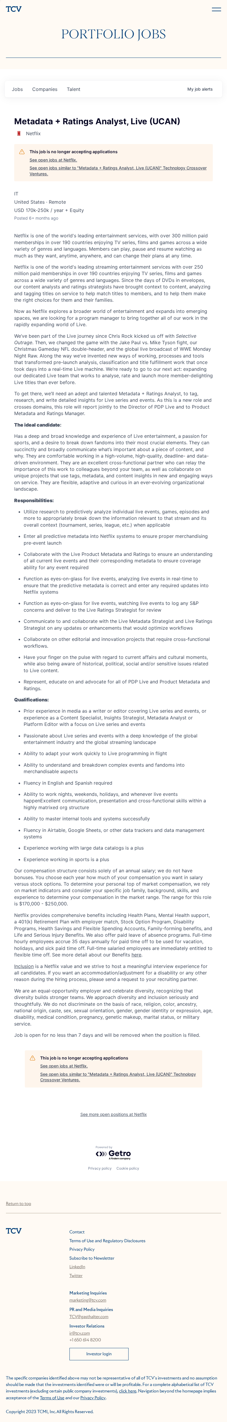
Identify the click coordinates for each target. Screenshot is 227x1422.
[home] (58, 9)
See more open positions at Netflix (113, 1114)
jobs (17, 89)
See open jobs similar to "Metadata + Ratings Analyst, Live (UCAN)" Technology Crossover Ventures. (118, 170)
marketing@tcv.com (87, 1300)
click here (127, 1391)
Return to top (18, 1204)
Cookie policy (127, 1168)
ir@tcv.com (79, 1333)
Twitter (75, 1276)
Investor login (99, 1354)
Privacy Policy (82, 1249)
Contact (77, 1232)
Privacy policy (100, 1168)
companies (44, 89)
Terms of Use (52, 1398)
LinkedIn (77, 1267)
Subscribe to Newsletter (91, 1258)
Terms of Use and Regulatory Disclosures (107, 1241)
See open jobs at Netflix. (53, 159)
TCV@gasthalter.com (88, 1317)
